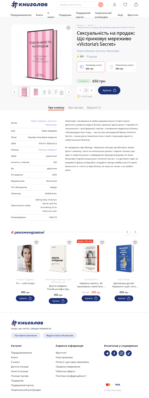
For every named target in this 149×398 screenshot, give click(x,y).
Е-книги (15, 362)
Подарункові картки (22, 385)
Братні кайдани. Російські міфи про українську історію (58, 287)
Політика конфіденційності (71, 376)
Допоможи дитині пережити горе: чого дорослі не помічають (123, 285)
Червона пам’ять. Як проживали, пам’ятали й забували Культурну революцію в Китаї (91, 285)
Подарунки (65, 15)
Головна (80, 25)
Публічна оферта (65, 371)
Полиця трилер (20, 376)
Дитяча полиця (19, 366)
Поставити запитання (26, 335)
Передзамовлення (20, 15)
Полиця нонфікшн (48, 149)
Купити (107, 90)
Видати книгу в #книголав (59, 335)
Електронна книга (125, 67)
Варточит (133, 15)
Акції (120, 15)
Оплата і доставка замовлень (72, 362)
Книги (39, 15)
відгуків (93, 56)
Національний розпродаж (26, 389)
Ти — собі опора (25, 283)
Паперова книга (94, 67)
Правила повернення (68, 366)
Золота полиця (19, 371)
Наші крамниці (64, 357)
